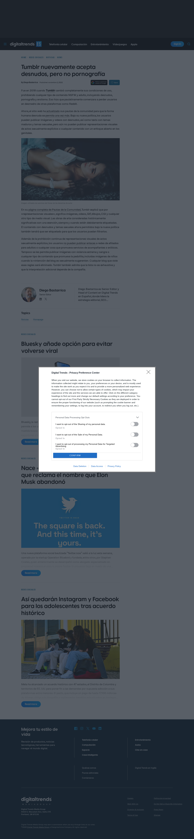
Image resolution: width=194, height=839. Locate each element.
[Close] (149, 373)
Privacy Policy (114, 466)
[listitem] (97, 417)
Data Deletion (79, 466)
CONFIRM (75, 455)
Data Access (97, 466)
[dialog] (97, 419)
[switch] (135, 424)
